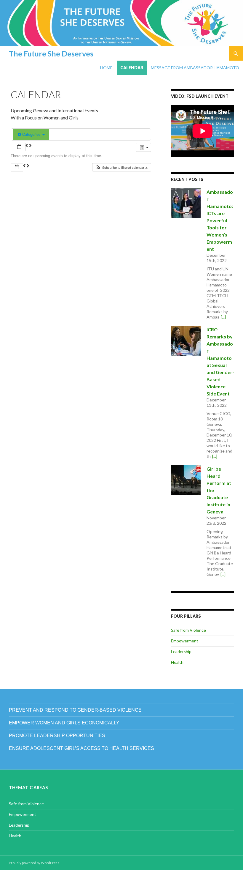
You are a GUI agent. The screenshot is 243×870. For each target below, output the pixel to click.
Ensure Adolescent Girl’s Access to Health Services (81, 748)
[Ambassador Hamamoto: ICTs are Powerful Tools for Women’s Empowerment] (186, 203)
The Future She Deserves (51, 53)
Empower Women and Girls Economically (64, 722)
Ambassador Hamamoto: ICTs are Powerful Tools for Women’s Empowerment (220, 220)
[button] (121, 167)
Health (177, 662)
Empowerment (184, 640)
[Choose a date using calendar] (19, 147)
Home (106, 67)
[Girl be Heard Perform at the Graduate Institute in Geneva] (186, 480)
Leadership (181, 651)
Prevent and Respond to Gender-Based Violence (75, 710)
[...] (223, 316)
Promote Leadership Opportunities (57, 735)
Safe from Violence (188, 630)
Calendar (131, 67)
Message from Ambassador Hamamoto (195, 67)
